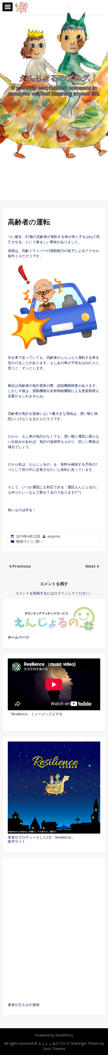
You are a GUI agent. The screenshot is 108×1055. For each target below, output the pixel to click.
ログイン (61, 593)
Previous (21, 566)
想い (38, 541)
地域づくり (24, 541)
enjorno (53, 536)
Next (91, 566)
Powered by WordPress (54, 1035)
